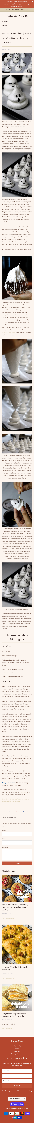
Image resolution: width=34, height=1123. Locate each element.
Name (4, 830)
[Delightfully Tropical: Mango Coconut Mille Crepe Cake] (17, 997)
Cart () (16, 10)
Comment (5, 847)
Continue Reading (8, 919)
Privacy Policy (17, 1046)
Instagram (23, 792)
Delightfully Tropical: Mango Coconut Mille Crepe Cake (14, 1014)
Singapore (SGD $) (16, 1098)
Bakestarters (13, 1108)
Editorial (17, 1048)
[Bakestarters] (17, 16)
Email (4, 839)
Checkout (24, 10)
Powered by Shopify (22, 1108)
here (11, 252)
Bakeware (17, 1051)
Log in (8, 10)
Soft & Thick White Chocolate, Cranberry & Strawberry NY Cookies (15, 907)
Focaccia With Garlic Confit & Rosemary (15, 968)
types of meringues (8, 332)
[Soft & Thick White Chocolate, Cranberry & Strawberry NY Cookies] (17, 888)
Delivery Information (17, 1054)
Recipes (5, 25)
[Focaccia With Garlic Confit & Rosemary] (17, 944)
